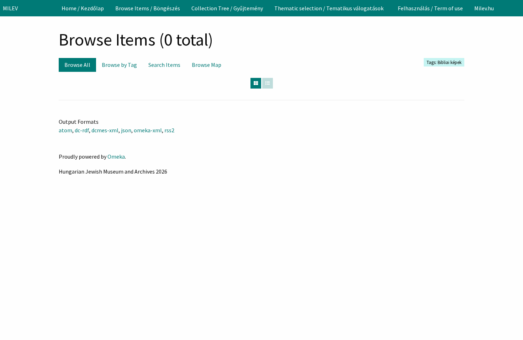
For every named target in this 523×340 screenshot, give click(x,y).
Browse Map (206, 64)
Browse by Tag (119, 64)
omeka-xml (148, 130)
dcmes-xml (104, 130)
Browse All (77, 64)
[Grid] (255, 83)
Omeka (116, 156)
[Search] (517, 8)
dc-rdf (82, 130)
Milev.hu (484, 8)
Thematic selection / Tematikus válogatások (329, 8)
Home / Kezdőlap (83, 8)
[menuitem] (83, 8)
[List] (267, 83)
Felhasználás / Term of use (430, 8)
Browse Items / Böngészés (147, 8)
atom (65, 130)
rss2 (169, 130)
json (126, 130)
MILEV (10, 8)
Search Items (164, 64)
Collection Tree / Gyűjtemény (227, 8)
